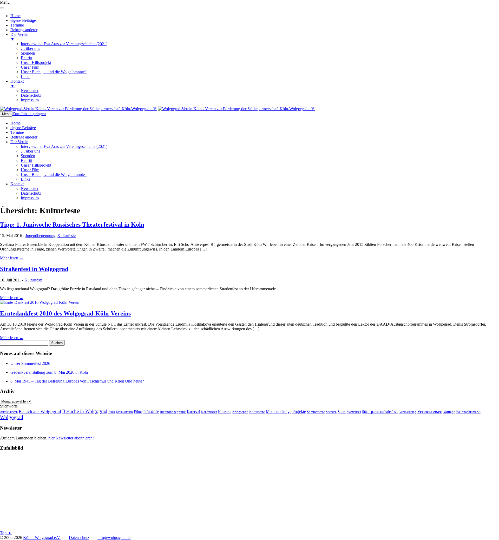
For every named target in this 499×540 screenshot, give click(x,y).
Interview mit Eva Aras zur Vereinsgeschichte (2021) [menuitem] (64, 44)
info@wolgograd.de (113, 537)
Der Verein (19, 142)
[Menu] (2, 8)
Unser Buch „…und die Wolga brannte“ (54, 174)
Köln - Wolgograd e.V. (42, 537)
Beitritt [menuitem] (26, 58)
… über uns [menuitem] (30, 48)
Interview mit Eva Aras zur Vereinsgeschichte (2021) (64, 146)
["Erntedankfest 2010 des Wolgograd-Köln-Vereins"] (39, 302)
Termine (17, 132)
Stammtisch (354, 412)
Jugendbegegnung (40, 235)
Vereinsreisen (429, 411)
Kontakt (17, 184)
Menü (6, 114)
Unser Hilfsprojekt (36, 165)
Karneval (193, 412)
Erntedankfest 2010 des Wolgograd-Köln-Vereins (65, 313)
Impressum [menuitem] (30, 100)
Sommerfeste (316, 412)
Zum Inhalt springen (29, 113)
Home (15, 123)
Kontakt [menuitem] (17, 83)
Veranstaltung (407, 412)
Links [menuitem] (25, 76)
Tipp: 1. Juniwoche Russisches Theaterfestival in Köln (72, 224)
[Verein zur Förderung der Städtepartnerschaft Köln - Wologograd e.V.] (78, 109)
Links (25, 179)
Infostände (151, 412)
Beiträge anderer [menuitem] (23, 30)
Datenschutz (31, 193)
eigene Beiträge (23, 128)
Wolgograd (11, 417)
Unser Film (30, 170)
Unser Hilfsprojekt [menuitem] (36, 62)
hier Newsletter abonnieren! (71, 438)
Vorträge (449, 412)
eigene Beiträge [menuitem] (23, 20)
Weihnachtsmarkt (468, 412)
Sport (342, 412)
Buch (111, 412)
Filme (138, 412)
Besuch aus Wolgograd (40, 411)
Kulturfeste (66, 235)
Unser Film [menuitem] (30, 67)
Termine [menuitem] (17, 25)
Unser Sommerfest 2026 (30, 363)
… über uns (30, 151)
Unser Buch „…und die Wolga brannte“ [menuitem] (54, 72)
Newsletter (29, 188)
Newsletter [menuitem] (29, 90)
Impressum (30, 198)
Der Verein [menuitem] (19, 36)
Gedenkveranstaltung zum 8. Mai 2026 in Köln (49, 372)
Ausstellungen (9, 412)
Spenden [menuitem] (28, 53)
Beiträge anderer (23, 137)
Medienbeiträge (278, 411)
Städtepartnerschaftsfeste (380, 412)
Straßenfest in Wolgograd (34, 269)
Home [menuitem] (15, 16)
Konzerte (224, 412)
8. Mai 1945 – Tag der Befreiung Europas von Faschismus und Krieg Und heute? (77, 381)
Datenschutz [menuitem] (31, 95)
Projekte (299, 411)
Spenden (28, 156)
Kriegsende (240, 412)
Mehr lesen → (11, 258)
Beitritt (26, 160)
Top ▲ (6, 533)
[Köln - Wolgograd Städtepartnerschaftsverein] (236, 109)
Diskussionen (124, 412)
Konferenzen (209, 412)
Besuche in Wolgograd (84, 411)
